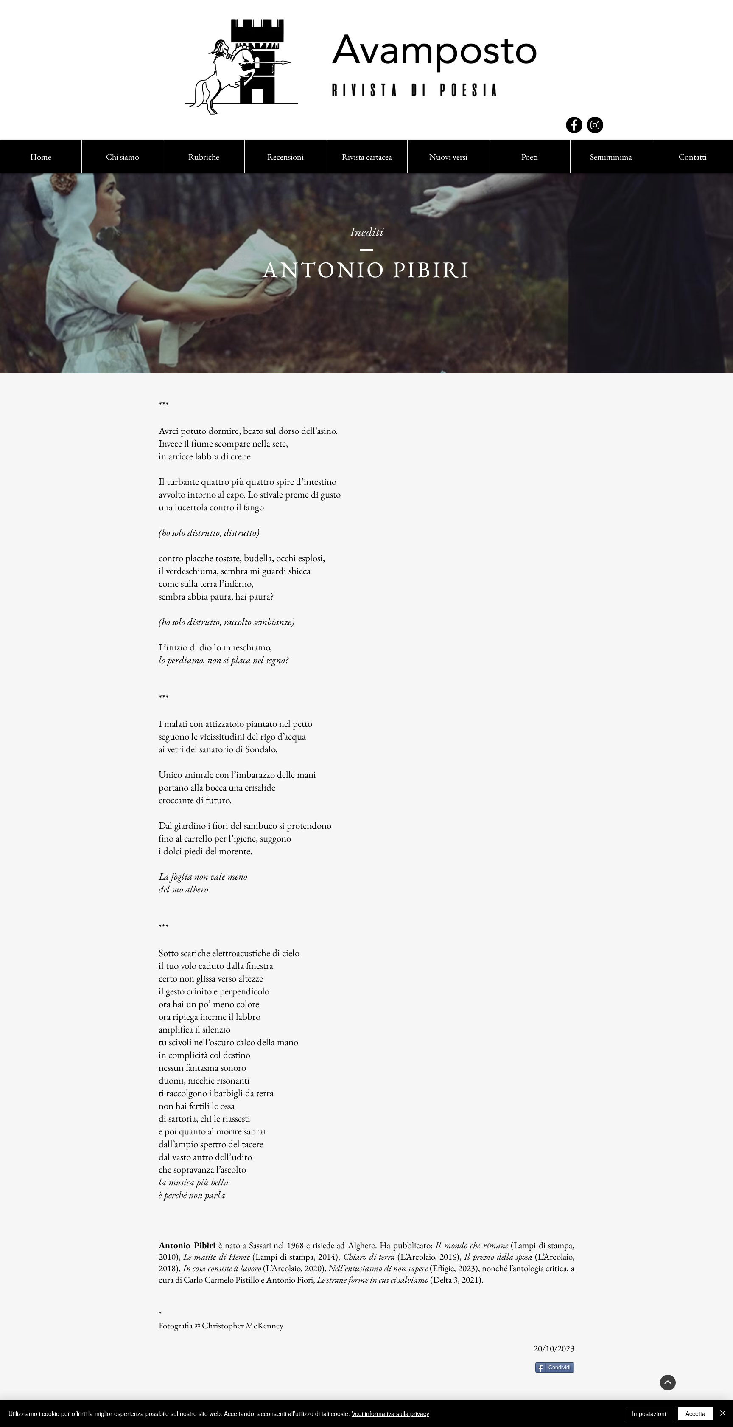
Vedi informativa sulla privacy (390, 1413)
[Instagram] (595, 125)
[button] (203, 156)
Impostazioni (649, 1413)
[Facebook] (574, 125)
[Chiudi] (723, 1413)
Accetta (695, 1413)
